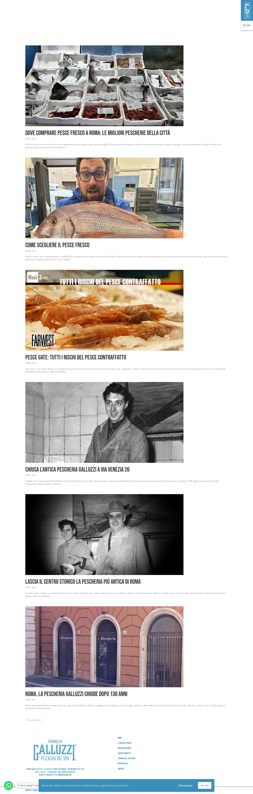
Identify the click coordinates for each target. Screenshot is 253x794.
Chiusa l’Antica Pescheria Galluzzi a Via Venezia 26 (77, 470)
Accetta (205, 785)
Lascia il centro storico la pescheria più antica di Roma (83, 582)
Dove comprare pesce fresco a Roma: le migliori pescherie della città (97, 133)
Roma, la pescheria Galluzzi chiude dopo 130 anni (76, 694)
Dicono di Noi (123, 763)
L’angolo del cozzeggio (126, 758)
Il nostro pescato (124, 743)
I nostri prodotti (124, 753)
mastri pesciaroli (124, 748)
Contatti (121, 768)
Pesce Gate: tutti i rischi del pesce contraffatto (75, 357)
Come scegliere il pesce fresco (57, 245)
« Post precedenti (33, 720)
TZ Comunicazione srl (63, 775)
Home (120, 737)
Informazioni (185, 785)
